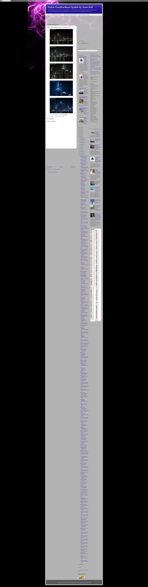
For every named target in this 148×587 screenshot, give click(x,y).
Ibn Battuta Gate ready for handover (83, 326)
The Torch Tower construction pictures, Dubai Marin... (84, 376)
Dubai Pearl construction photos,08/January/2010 (84, 418)
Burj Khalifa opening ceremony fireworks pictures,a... (83, 457)
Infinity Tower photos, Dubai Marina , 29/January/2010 (83, 157)
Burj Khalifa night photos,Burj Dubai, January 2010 (83, 216)
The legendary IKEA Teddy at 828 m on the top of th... (84, 415)
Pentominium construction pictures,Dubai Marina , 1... (84, 337)
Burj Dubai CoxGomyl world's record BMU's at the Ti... (84, 546)
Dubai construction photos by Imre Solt (54, 14)
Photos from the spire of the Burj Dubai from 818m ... (84, 536)
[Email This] (62, 114)
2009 (80, 564)
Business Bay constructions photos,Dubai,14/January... (84, 329)
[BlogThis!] (63, 114)
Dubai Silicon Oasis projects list (95, 67)
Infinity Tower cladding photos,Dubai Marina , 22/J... (84, 223)
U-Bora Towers (92, 74)
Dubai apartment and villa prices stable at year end (84, 386)
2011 (80, 135)
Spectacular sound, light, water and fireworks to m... (84, 515)
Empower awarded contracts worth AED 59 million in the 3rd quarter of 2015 (98, 172)
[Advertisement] (67, 20)
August (81, 144)
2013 (80, 132)
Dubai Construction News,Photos (93, 59)
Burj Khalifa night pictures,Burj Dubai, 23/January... (84, 253)
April (81, 150)
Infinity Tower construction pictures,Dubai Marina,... (83, 320)
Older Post (73, 166)
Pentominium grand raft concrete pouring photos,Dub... (84, 525)
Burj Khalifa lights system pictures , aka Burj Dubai (84, 411)
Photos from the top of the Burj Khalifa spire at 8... (84, 260)
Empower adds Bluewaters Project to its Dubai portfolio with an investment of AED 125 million (95, 147)
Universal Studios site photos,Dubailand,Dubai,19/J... (84, 294)
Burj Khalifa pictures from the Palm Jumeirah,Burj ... (83, 272)
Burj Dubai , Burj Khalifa (94, 55)
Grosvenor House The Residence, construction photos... (84, 228)
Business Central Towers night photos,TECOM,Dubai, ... (84, 197)
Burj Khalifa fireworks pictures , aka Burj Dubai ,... (83, 421)
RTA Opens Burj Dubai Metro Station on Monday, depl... (84, 519)
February (81, 153)
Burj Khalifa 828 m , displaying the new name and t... (83, 480)
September (82, 142)
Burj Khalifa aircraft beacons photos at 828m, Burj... (83, 380)
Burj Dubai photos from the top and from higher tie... (84, 522)
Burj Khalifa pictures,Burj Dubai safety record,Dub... (84, 192)
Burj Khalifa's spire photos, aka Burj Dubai (84, 451)
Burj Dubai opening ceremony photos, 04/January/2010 (83, 487)
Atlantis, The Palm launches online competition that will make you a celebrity (97, 189)
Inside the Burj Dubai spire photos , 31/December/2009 (83, 550)
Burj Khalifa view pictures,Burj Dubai (83, 226)
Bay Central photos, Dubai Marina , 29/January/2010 (83, 160)
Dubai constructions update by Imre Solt (82, 57)
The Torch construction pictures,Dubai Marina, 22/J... (84, 246)
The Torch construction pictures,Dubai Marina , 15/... (84, 340)
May (81, 148)
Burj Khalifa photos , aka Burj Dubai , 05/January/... (84, 473)
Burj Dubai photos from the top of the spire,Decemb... (84, 529)
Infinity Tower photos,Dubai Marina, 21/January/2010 (84, 257)
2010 (80, 136)
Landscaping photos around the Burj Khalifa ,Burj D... (83, 200)
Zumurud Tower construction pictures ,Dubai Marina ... (84, 393)
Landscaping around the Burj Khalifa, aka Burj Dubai (84, 333)
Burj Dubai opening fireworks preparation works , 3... (84, 561)
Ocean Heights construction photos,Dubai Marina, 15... (84, 312)
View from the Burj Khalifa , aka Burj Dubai (83, 404)
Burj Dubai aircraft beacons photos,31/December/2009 (84, 557)
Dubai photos (92, 66)
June (81, 147)
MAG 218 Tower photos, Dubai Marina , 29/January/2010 (84, 163)
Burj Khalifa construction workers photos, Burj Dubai (84, 383)
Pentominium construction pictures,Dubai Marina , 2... (84, 268)
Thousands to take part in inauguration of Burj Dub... (84, 512)
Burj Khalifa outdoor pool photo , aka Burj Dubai (84, 344)
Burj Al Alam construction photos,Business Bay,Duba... (83, 354)
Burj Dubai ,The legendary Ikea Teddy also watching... (84, 498)
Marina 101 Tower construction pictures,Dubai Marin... (84, 287)
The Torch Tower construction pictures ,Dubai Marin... (84, 425)
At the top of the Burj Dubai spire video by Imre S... (84, 543)
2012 (80, 133)
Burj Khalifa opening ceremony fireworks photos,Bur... (83, 316)
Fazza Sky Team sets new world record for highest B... (84, 442)
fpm (83, 582)
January (81, 154)
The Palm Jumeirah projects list (95, 72)
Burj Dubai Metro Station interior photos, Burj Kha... (84, 219)
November (82, 139)
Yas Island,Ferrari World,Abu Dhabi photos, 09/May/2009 (97, 133)
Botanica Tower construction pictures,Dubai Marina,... (83, 291)
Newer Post (49, 166)
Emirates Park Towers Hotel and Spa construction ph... (83, 350)
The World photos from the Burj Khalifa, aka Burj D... (84, 346)
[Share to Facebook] (65, 114)
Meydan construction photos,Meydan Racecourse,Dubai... (83, 361)
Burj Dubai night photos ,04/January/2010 (84, 490)
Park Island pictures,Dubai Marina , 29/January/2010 (84, 167)
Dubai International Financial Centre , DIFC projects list (95, 63)
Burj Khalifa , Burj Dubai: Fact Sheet (83, 445)
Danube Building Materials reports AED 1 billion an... (84, 302)
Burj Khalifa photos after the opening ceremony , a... (84, 453)
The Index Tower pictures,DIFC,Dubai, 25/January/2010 (84, 232)
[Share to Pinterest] (66, 114)
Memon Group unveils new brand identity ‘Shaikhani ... (83, 250)
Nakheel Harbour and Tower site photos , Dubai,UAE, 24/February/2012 (83, 112)
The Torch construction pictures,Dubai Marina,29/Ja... (84, 180)
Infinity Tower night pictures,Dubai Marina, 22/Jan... (84, 212)
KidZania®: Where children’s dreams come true (84, 390)
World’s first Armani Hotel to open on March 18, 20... (83, 464)
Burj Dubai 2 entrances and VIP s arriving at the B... (84, 495)
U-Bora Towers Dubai (83, 117)
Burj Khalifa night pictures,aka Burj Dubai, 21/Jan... (83, 275)
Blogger (90, 582)
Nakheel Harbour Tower (83, 108)
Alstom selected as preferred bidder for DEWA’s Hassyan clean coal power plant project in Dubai (95, 160)
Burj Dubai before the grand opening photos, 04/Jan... (84, 502)
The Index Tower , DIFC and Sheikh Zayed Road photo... (84, 435)
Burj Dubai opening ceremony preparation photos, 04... (84, 505)
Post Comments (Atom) (55, 169)
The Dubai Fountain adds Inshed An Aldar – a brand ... (84, 533)
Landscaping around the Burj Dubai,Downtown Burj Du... (84, 540)
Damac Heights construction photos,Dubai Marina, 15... (84, 283)
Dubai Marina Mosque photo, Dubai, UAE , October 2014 (86, 92)
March (81, 151)
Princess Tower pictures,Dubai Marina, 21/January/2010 (84, 240)
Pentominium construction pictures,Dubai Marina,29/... (83, 185)
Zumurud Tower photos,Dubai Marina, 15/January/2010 (84, 308)
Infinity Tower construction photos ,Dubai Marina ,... (83, 408)
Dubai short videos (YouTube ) (84, 14)
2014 (80, 130)
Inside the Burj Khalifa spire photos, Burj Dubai (84, 397)
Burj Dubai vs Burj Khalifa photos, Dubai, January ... (84, 170)
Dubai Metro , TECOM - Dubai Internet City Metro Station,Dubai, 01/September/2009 (95, 208)
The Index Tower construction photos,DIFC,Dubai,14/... (84, 365)
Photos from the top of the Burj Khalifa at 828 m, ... (84, 467)
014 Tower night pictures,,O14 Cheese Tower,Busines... (84, 243)
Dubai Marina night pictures (59, 116)
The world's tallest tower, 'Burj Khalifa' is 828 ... (84, 470)
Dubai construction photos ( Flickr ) (70, 14)
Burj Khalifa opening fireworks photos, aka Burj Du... (84, 460)
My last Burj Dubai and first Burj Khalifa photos (84, 431)
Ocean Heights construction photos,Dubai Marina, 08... (84, 401)
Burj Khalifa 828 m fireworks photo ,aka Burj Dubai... (84, 476)
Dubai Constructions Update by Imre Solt (70, 7)
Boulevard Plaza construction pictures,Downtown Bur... (83, 204)
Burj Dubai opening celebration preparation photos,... (84, 508)
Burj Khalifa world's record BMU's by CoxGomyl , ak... (83, 448)
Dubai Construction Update (94, 61)
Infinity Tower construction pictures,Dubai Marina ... (84, 264)
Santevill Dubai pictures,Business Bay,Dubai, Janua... (83, 177)
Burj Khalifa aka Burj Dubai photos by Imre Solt (83, 97)
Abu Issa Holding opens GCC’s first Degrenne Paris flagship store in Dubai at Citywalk (83, 77)
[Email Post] (60, 114)
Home (61, 166)
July (81, 145)
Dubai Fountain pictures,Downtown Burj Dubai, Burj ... (83, 373)
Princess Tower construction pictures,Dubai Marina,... (83, 298)
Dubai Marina (52, 116)
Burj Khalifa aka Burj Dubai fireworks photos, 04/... (83, 483)
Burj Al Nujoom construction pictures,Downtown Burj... (83, 236)
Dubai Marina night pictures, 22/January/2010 (83, 174)
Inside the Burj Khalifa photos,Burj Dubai (84, 323)
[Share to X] (64, 114)
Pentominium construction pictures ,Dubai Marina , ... (84, 428)
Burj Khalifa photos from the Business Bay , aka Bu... (84, 357)
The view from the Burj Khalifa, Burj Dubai (84, 305)
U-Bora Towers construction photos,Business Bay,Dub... (83, 369)
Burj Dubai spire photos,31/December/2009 (84, 553)
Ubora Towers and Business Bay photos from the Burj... (84, 438)
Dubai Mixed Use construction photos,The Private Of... (83, 209)
